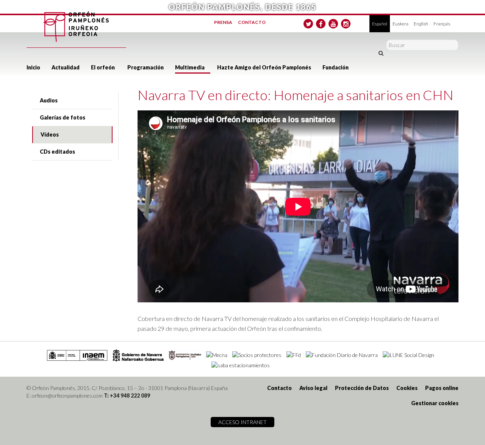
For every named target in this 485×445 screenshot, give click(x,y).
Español (379, 24)
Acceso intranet (242, 422)
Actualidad (66, 67)
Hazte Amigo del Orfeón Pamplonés (264, 67)
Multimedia (190, 67)
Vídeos (50, 134)
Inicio (33, 67)
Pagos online (441, 388)
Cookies (407, 388)
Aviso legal (313, 388)
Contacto (252, 22)
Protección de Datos (362, 388)
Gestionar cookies (434, 403)
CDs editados (57, 151)
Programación (145, 67)
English (421, 24)
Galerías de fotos (62, 117)
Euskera (400, 24)
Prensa (223, 22)
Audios (49, 100)
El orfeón (103, 67)
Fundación (335, 67)
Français (441, 24)
